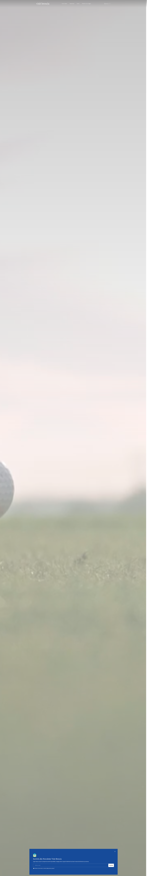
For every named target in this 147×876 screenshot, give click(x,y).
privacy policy (51, 868)
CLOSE (115, 851)
